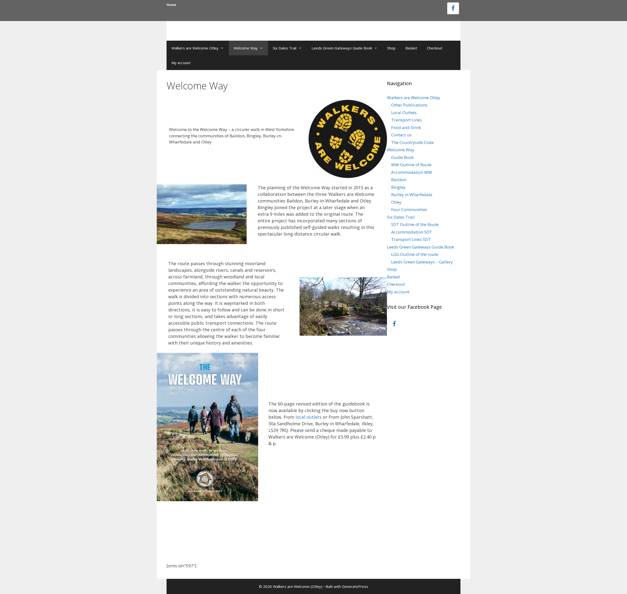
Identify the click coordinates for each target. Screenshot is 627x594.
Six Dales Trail (284, 48)
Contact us (401, 135)
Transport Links (406, 120)
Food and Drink (406, 127)
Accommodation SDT (411, 232)
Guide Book (402, 157)
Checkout (434, 48)
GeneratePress (355, 586)
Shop (391, 48)
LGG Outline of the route (414, 254)
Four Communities (409, 209)
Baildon (398, 179)
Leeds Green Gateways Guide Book (342, 48)
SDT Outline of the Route (415, 224)
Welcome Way (246, 48)
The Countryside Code (412, 142)
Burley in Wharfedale (411, 194)
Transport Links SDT (411, 239)
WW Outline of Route (411, 164)
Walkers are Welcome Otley (194, 48)
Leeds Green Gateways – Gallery (422, 262)
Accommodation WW (411, 172)
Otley (396, 202)
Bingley (398, 187)
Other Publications (409, 105)
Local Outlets (404, 112)
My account (181, 62)
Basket (411, 48)
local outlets (308, 417)
